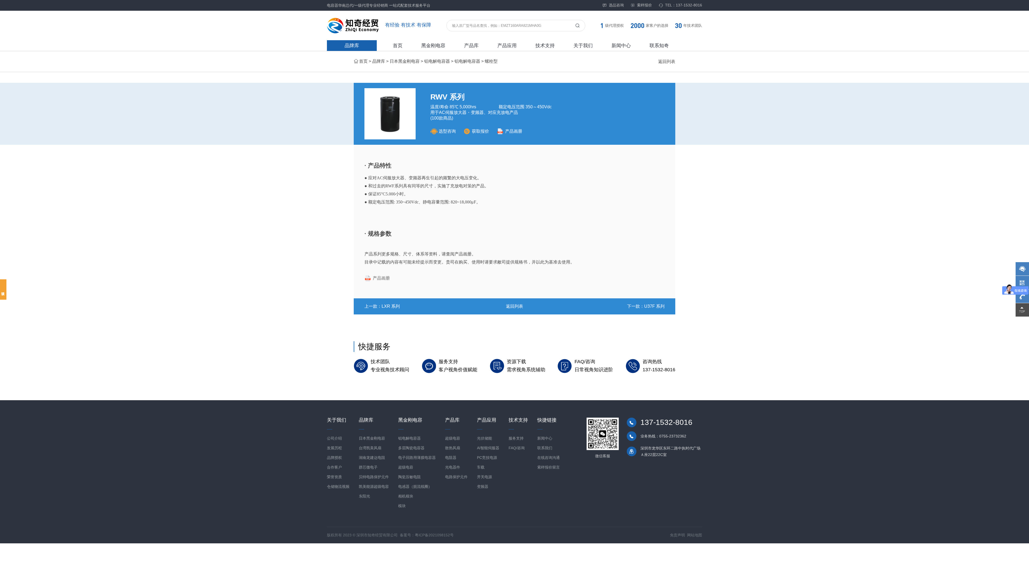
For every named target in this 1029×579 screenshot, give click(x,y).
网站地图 (694, 535)
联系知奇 (659, 45)
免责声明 (677, 535)
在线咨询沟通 (548, 457)
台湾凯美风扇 (370, 448)
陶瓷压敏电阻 (409, 477)
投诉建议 (3, 289)
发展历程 (334, 448)
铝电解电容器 (437, 61)
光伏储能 (484, 438)
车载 (480, 467)
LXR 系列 (391, 306)
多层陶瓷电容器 (411, 448)
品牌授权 (334, 457)
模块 (402, 506)
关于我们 (583, 45)
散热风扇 (452, 448)
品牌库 (352, 45)
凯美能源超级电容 (374, 486)
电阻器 (450, 457)
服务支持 (516, 438)
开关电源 (484, 477)
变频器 (482, 486)
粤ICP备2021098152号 (434, 535)
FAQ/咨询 (517, 448)
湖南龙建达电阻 (372, 457)
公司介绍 (334, 438)
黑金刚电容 (433, 45)
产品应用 (507, 45)
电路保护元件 (456, 477)
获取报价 (480, 131)
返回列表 (666, 61)
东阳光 (364, 496)
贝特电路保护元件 (374, 477)
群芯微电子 (368, 467)
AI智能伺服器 (488, 448)
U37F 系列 (654, 306)
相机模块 (405, 496)
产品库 (471, 45)
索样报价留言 (548, 467)
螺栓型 (491, 61)
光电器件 (452, 467)
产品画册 (513, 131)
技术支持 (545, 45)
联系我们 (544, 448)
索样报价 (644, 5)
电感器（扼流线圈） (415, 486)
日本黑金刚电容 (405, 61)
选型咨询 (447, 131)
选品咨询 (616, 5)
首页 (397, 45)
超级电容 (405, 467)
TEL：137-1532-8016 (683, 5)
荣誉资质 (334, 477)
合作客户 (334, 467)
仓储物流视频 (338, 486)
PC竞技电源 (487, 457)
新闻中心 (621, 45)
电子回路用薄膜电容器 (417, 457)
